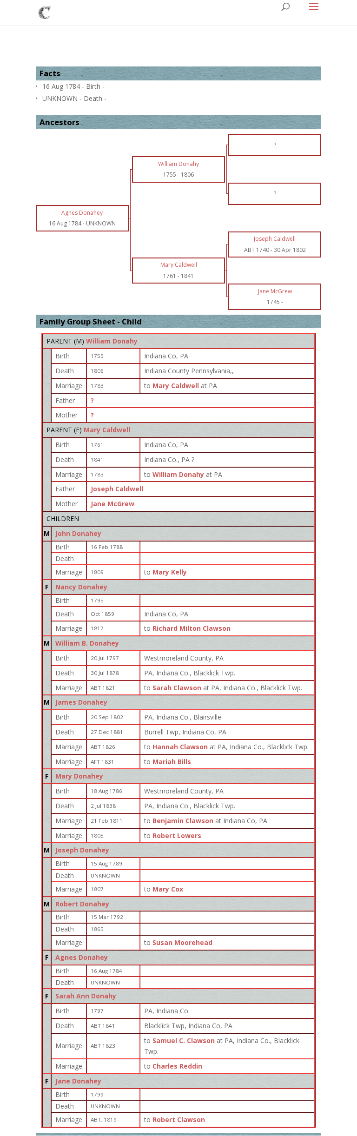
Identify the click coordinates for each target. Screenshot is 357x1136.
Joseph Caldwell (117, 488)
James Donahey (81, 702)
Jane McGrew (112, 503)
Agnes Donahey (81, 957)
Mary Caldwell (107, 429)
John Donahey (78, 533)
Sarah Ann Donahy (85, 995)
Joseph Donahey (82, 849)
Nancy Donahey (81, 586)
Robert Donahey (82, 903)
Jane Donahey (78, 1081)
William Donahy (112, 341)
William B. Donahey (87, 643)
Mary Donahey (79, 776)
